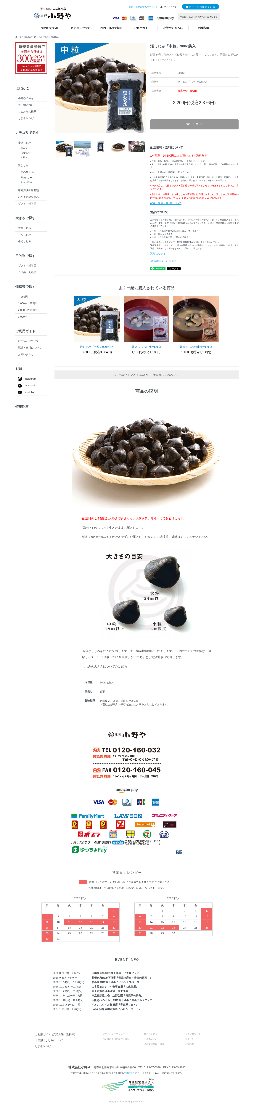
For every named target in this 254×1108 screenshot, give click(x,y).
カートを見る (150, 1033)
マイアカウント (193, 1033)
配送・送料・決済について (165, 203)
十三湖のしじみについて (165, 374)
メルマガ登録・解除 (154, 1044)
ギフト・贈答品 (27, 203)
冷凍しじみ (24, 142)
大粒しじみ (24, 228)
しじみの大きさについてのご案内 (131, 374)
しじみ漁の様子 (27, 111)
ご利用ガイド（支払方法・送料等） (56, 1034)
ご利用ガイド (142, 27)
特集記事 (204, 27)
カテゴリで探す (80, 27)
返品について (158, 253)
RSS (146, 1039)
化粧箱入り (26, 152)
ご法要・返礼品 (27, 272)
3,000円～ (24, 316)
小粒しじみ (24, 241)
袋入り (24, 148)
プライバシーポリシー (114, 1033)
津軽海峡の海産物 (28, 190)
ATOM (153, 1039)
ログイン (189, 1039)
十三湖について (27, 104)
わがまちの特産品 (28, 196)
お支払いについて (28, 340)
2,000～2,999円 (27, 310)
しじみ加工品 (26, 172)
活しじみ (28, 37)
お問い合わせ (26, 354)
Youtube (29, 392)
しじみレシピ (26, 118)
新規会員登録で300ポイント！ (144, 7)
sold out (194, 124)
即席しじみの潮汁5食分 (146, 346)
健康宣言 (130, 1073)
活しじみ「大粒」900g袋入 (97, 346)
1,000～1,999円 (27, 303)
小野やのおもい (173, 27)
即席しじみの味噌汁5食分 (196, 346)
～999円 (23, 296)
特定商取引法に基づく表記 (163, 261)
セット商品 (26, 182)
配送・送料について (29, 347)
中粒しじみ (24, 234)
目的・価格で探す (111, 27)
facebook (30, 385)
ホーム (18, 37)
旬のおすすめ (49, 27)
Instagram (30, 378)
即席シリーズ (27, 177)
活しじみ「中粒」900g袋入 (46, 37)
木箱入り (25, 157)
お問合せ (189, 1044)
